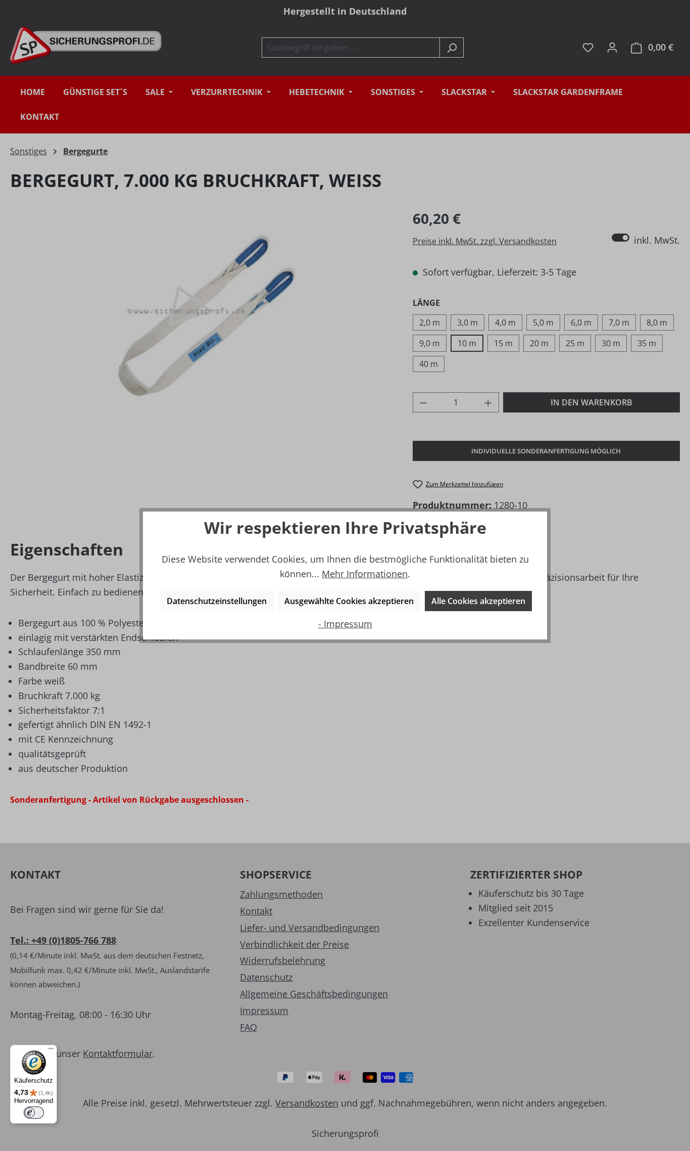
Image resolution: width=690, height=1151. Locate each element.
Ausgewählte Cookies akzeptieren (349, 601)
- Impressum (345, 624)
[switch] (34, 1113)
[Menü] (51, 1051)
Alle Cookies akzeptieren (478, 601)
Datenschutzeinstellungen (217, 601)
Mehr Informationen (365, 574)
